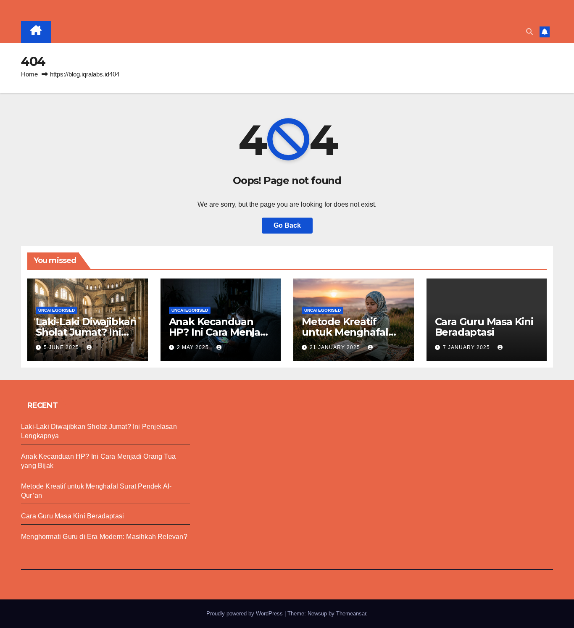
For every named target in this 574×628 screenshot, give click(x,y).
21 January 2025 (336, 347)
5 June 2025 (62, 347)
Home (29, 74)
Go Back (287, 225)
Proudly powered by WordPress (245, 613)
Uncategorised (56, 310)
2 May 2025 (194, 347)
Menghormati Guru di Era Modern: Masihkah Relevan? (104, 536)
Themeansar (351, 613)
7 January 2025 (467, 347)
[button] (529, 31)
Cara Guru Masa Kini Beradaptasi (484, 326)
